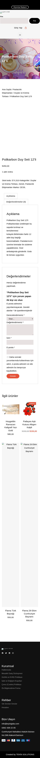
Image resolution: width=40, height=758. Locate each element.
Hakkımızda (6, 670)
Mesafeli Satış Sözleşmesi (12, 673)
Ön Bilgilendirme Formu (11, 688)
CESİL (23, 187)
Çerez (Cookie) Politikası (11, 684)
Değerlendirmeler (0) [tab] (16, 202)
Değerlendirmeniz (15, 322)
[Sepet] (25, 27)
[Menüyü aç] (20, 35)
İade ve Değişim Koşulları (12, 681)
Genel (21, 184)
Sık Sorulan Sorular (9, 704)
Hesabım (5, 707)
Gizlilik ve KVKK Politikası (12, 677)
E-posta (11, 347)
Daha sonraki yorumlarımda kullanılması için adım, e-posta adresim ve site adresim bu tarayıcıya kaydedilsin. (20, 364)
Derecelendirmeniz (16, 315)
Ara (1, 16)
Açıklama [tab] (10, 196)
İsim (9, 338)
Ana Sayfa (6, 89)
